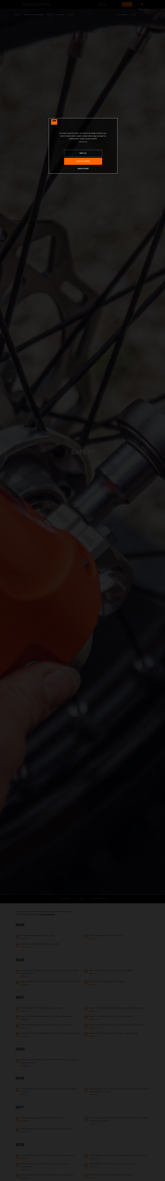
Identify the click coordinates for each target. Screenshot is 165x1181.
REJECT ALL (83, 153)
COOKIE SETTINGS (83, 168)
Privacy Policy (81, 141)
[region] (83, 146)
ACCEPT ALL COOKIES (83, 161)
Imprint (86, 141)
